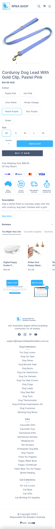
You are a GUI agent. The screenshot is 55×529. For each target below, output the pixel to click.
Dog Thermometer (27, 400)
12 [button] (37, 63)
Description (8, 200)
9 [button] (31, 63)
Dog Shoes (27, 360)
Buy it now (22, 153)
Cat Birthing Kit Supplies (27, 497)
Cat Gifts (27, 493)
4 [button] (22, 63)
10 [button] (33, 63)
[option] (27, 39)
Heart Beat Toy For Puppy (27, 468)
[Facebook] (19, 334)
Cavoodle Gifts (27, 425)
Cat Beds (27, 489)
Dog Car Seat (27, 356)
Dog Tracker (27, 452)
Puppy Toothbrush (27, 464)
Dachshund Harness (27, 437)
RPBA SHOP (20, 6)
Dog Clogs (27, 384)
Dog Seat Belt (28, 392)
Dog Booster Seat (28, 364)
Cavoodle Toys (27, 429)
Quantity (9, 140)
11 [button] (35, 63)
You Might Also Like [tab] (11, 231)
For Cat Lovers (27, 485)
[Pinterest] (30, 334)
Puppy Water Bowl (27, 460)
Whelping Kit (27, 441)
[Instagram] (25, 334)
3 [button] (20, 63)
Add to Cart (35, 143)
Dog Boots (27, 368)
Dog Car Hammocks (27, 372)
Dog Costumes (27, 408)
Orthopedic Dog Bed (27, 448)
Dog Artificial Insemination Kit (27, 404)
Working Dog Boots (27, 412)
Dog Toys (27, 396)
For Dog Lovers (27, 352)
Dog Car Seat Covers (27, 380)
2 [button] (18, 63)
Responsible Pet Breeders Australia (27, 517)
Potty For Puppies (28, 456)
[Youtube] (35, 334)
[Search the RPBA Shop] (39, 6)
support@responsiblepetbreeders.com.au (27, 341)
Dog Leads (27, 388)
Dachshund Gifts (27, 433)
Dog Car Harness (27, 376)
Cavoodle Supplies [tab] (33, 231)
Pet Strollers (27, 444)
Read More (7, 216)
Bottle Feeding (27, 472)
